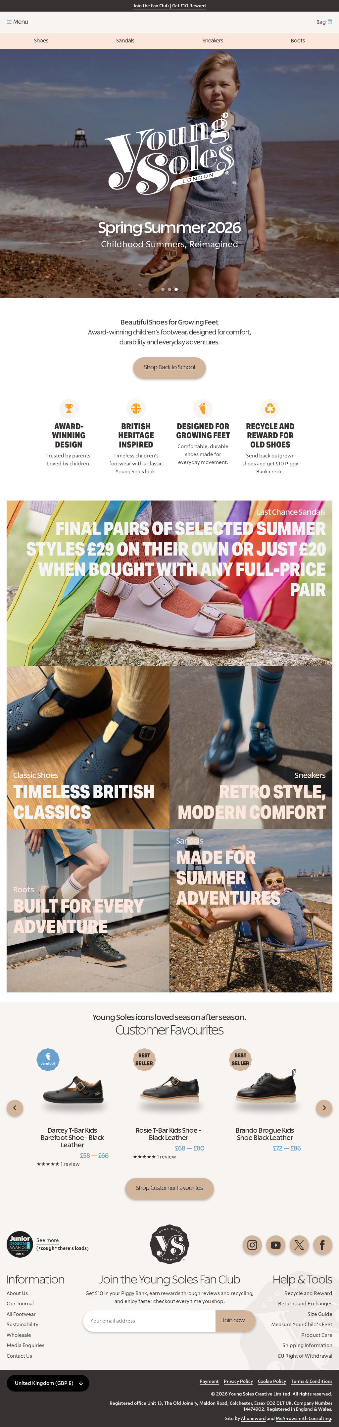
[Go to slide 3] (176, 289)
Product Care (316, 1335)
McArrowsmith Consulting (303, 1418)
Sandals (125, 40)
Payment (209, 1381)
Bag (321, 22)
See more (47, 1240)
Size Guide (320, 1314)
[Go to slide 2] (169, 289)
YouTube (275, 1245)
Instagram (252, 1245)
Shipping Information (307, 1345)
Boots (298, 40)
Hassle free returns (137, 6)
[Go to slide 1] (163, 289)
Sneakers (213, 40)
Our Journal (20, 1303)
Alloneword (253, 1418)
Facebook (322, 1245)
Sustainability (22, 1324)
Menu (20, 22)
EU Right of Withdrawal (305, 1356)
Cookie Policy (272, 1381)
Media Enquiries (25, 1345)
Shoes (41, 40)
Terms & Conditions (311, 1381)
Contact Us (19, 1356)
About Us (17, 1293)
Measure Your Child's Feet (301, 1324)
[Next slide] (324, 1108)
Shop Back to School (169, 368)
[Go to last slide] (15, 1108)
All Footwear (21, 1314)
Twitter (299, 1245)
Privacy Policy (238, 1381)
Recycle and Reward (308, 1293)
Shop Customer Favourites (169, 1188)
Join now (233, 1321)
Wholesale (19, 1335)
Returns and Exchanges (305, 1303)
